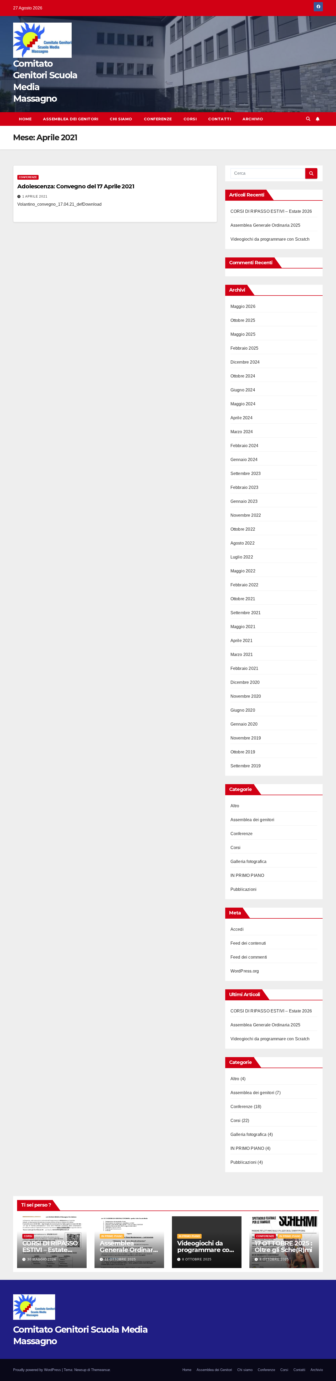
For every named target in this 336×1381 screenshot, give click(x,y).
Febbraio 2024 (244, 445)
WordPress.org (244, 971)
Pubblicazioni (243, 889)
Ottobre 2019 (242, 752)
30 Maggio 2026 (41, 1259)
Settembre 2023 (245, 473)
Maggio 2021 (242, 626)
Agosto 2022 (242, 543)
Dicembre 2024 (245, 362)
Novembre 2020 (245, 696)
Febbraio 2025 (244, 348)
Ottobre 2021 (242, 599)
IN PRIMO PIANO (247, 875)
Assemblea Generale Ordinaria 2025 (265, 225)
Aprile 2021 (241, 640)
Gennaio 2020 (244, 724)
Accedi (237, 929)
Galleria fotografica (248, 861)
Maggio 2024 (242, 404)
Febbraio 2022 (244, 585)
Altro (234, 806)
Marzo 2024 (241, 432)
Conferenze (158, 119)
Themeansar (100, 1370)
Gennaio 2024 (244, 459)
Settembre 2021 (245, 613)
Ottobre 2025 (242, 320)
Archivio (253, 119)
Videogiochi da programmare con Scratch (270, 239)
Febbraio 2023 (244, 487)
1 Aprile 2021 (35, 196)
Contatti (219, 119)
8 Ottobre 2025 (197, 1259)
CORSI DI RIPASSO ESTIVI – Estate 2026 (271, 211)
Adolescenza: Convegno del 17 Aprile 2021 (75, 186)
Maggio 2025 (242, 334)
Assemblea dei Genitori (70, 119)
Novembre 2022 (245, 515)
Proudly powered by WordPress (37, 1370)
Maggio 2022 (242, 571)
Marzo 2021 (241, 654)
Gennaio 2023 (244, 501)
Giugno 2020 (242, 710)
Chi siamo (121, 119)
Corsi (190, 119)
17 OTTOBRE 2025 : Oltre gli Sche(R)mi (283, 1246)
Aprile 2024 (241, 418)
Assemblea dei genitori (252, 820)
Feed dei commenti (248, 957)
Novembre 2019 (245, 738)
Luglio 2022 (241, 557)
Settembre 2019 (245, 766)
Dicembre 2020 (245, 682)
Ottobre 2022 (242, 529)
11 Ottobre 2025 (120, 1259)
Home (25, 119)
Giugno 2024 (242, 390)
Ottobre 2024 (242, 376)
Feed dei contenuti (248, 943)
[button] (308, 119)
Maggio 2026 (242, 306)
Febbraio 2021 (244, 668)
